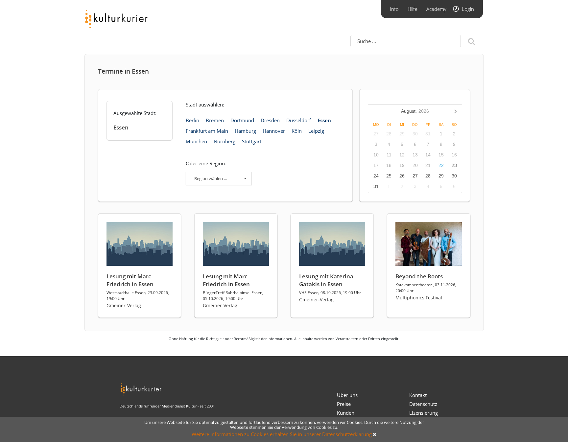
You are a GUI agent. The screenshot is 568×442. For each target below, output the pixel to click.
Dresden (270, 120)
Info (394, 9)
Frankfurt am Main (207, 131)
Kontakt (418, 395)
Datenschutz (423, 404)
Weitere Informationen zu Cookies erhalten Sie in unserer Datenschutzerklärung (282, 434)
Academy (436, 9)
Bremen (215, 120)
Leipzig (316, 131)
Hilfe (412, 9)
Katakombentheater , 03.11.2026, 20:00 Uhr (425, 287)
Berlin (192, 120)
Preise (344, 404)
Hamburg (245, 131)
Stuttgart (251, 141)
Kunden (345, 412)
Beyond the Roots (419, 276)
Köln (297, 131)
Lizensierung (423, 412)
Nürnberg (224, 141)
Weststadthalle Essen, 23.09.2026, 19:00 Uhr (137, 295)
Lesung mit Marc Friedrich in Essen (130, 280)
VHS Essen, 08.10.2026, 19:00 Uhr (330, 292)
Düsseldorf (298, 120)
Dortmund (242, 120)
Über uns (347, 395)
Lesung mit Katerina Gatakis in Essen (326, 280)
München (196, 141)
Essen (324, 120)
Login (468, 9)
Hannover (274, 131)
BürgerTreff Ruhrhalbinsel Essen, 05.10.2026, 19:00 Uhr (233, 295)
